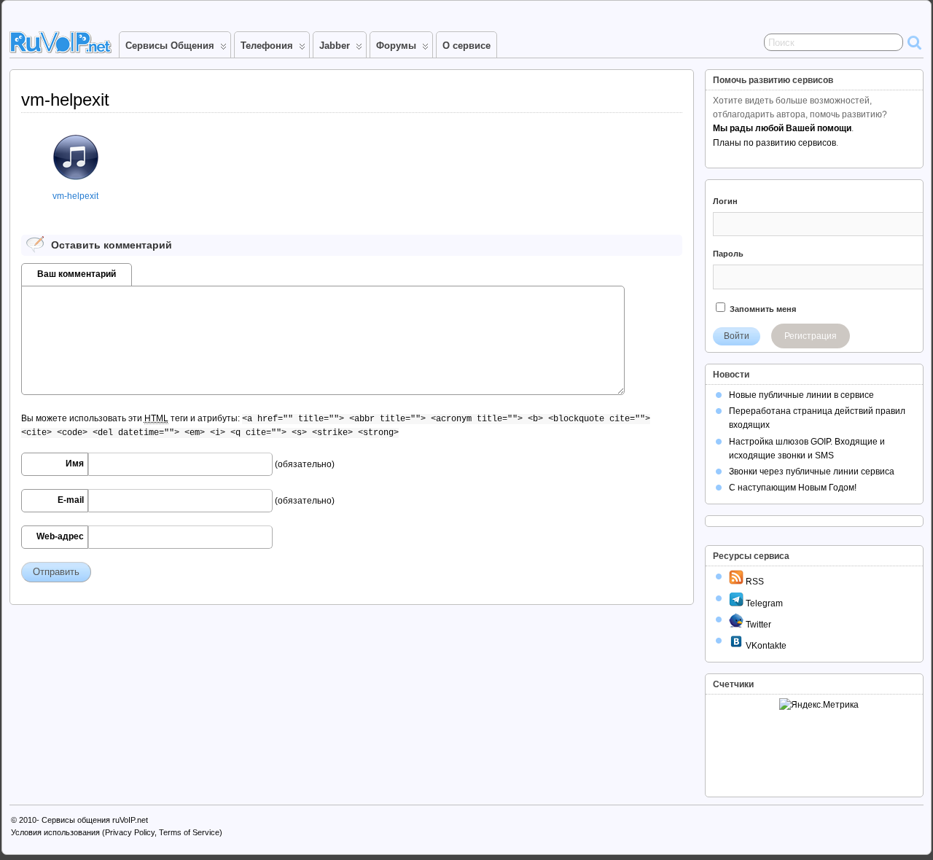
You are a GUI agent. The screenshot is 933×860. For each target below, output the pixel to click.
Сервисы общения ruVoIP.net (95, 820)
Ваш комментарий (76, 274)
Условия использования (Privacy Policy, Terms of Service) (116, 832)
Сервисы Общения (169, 45)
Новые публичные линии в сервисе (801, 395)
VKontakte (764, 646)
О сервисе (466, 45)
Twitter (757, 624)
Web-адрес (60, 536)
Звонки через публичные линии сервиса (811, 471)
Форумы (396, 45)
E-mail (71, 500)
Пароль (728, 253)
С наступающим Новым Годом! (792, 487)
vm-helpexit (75, 196)
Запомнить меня (761, 309)
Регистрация (810, 336)
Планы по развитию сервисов (774, 143)
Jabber (334, 45)
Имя (75, 463)
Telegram (763, 603)
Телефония (267, 45)
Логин (725, 201)
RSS (753, 581)
